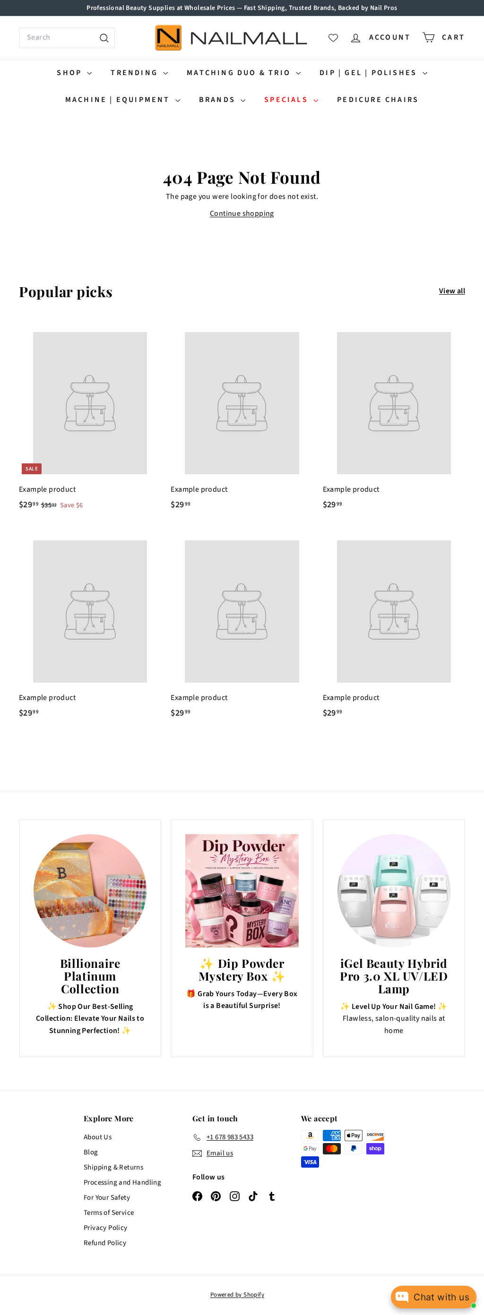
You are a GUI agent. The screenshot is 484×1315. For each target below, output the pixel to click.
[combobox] (67, 37)
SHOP (71, 73)
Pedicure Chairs (378, 99)
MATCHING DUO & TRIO (240, 73)
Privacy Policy (106, 1228)
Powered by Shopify (237, 1294)
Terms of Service (109, 1213)
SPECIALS (287, 99)
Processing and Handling (122, 1182)
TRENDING (136, 73)
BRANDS (218, 99)
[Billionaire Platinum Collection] (90, 890)
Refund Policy (105, 1243)
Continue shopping (242, 213)
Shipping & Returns (113, 1167)
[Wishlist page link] (333, 38)
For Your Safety (107, 1198)
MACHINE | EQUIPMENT (119, 99)
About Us (98, 1137)
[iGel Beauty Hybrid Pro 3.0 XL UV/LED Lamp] (393, 890)
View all (452, 291)
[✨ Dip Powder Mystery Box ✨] (241, 890)
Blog (91, 1152)
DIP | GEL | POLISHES (370, 73)
